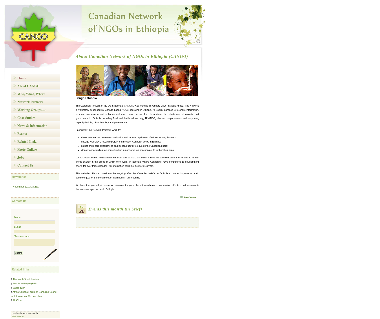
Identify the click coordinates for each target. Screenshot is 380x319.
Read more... (191, 197)
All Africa (17, 300)
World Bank (19, 287)
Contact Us (25, 165)
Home (21, 77)
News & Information (32, 125)
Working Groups (31, 109)
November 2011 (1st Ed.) (26, 186)
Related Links (27, 141)
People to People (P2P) (25, 283)
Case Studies (26, 117)
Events (22, 133)
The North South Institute (26, 279)
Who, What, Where (31, 93)
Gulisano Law (18, 316)
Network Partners (30, 101)
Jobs (20, 157)
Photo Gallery (27, 149)
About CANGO (28, 85)
